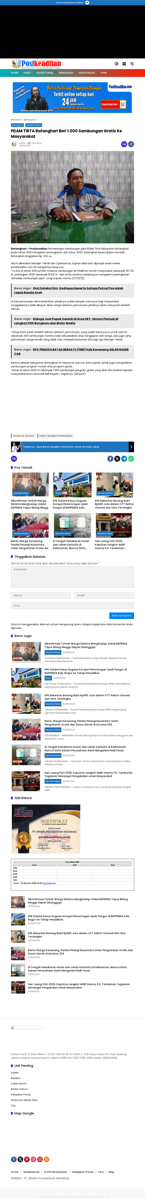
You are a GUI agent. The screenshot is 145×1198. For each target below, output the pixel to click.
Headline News (33, 125)
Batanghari (17, 125)
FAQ (101, 1172)
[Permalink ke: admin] (15, 144)
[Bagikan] (131, 144)
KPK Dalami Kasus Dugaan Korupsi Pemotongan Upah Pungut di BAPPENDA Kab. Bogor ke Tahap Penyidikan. (71, 504)
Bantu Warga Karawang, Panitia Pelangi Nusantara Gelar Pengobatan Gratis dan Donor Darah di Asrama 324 (30, 544)
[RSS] (46, 1159)
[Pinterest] (27, 1159)
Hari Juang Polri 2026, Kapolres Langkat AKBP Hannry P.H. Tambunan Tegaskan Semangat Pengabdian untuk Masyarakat (110, 544)
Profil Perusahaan (55, 1172)
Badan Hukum (19, 1089)
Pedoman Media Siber (24, 1100)
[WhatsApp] (131, 459)
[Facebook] (110, 459)
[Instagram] (33, 1159)
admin (22, 143)
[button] (116, 64)
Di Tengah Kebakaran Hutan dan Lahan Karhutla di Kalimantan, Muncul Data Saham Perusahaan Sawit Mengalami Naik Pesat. (71, 544)
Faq (13, 1105)
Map (111, 1172)
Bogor (58, 493)
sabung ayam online (44, 1197)
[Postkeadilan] (37, 63)
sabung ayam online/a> (99, 1197)
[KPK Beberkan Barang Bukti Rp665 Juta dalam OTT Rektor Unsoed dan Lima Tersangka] (114, 485)
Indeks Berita (19, 1083)
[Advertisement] (72, 13)
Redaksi (15, 1078)
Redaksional (31, 1172)
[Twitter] (117, 459)
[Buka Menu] (124, 64)
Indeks (15, 1072)
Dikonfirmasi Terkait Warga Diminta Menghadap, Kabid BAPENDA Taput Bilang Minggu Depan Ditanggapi (30, 504)
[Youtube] (40, 1159)
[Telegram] (124, 459)
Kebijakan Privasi (21, 1094)
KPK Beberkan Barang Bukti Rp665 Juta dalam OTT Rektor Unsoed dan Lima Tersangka (114, 504)
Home (15, 1172)
